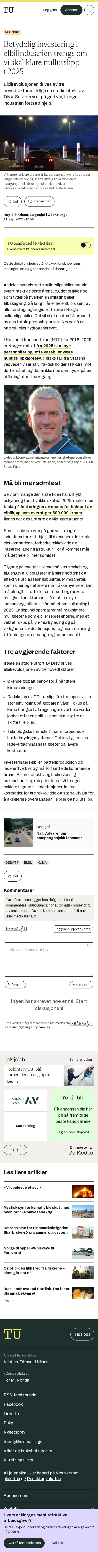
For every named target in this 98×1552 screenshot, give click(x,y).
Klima (42, 862)
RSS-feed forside (20, 1395)
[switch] (86, 245)
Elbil (28, 862)
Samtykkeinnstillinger (24, 1441)
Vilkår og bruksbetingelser (28, 1451)
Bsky (8, 1423)
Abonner (71, 10)
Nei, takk (58, 1543)
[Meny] (89, 10)
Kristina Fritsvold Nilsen (26, 1362)
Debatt (12, 862)
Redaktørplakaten (44, 1478)
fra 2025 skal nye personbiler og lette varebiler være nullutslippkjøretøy (38, 352)
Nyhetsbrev (14, 1432)
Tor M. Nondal (17, 1380)
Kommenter (42, 201)
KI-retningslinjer (18, 1460)
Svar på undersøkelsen (24, 1543)
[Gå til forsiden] (9, 10)
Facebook (13, 1404)
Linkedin (11, 1413)
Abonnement (16, 1495)
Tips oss (82, 1334)
